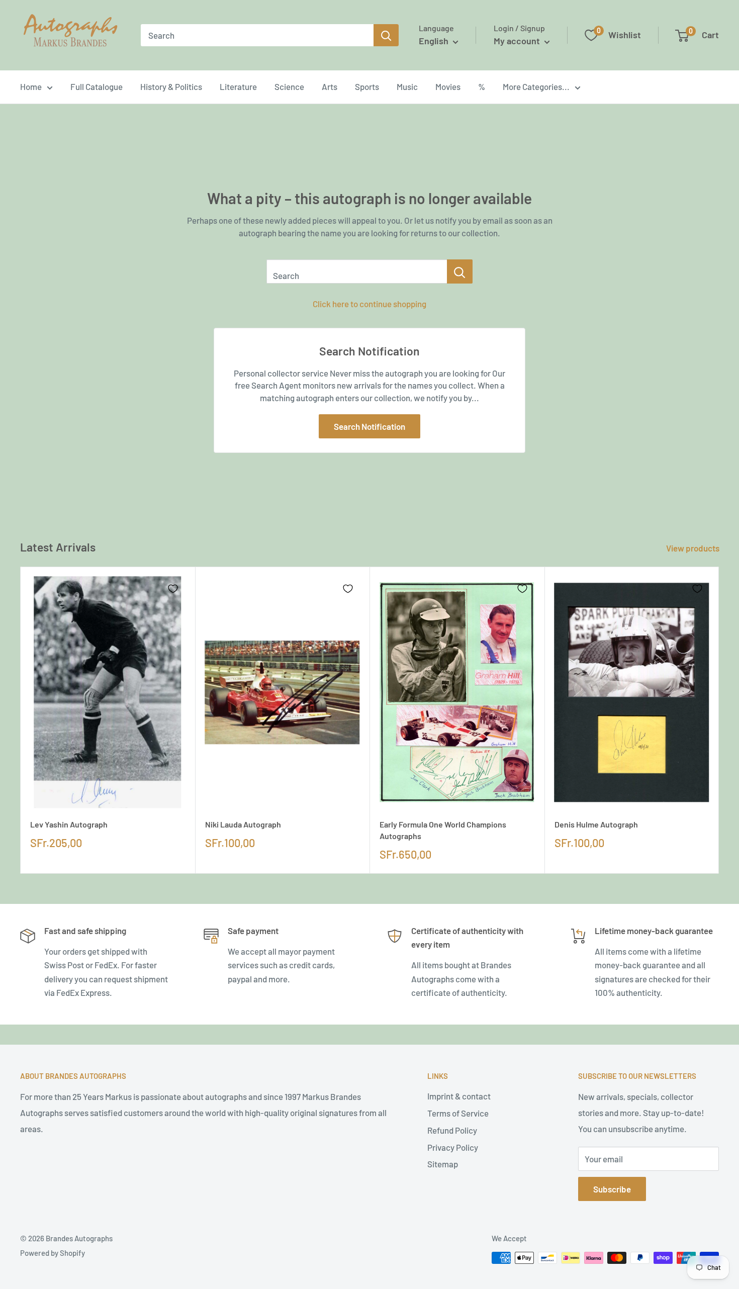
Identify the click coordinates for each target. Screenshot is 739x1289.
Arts (329, 86)
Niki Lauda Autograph (243, 824)
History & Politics (171, 86)
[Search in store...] (460, 271)
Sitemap (442, 1164)
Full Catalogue (96, 86)
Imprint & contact (459, 1096)
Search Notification (369, 426)
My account (518, 40)
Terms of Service (458, 1113)
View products (693, 548)
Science (289, 86)
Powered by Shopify (52, 1252)
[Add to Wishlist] (173, 589)
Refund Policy (452, 1130)
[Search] (386, 35)
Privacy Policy (452, 1147)
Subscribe (612, 1189)
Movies (447, 86)
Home (31, 86)
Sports (367, 86)
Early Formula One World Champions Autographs (443, 830)
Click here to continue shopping (369, 304)
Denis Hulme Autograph (596, 824)
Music (407, 86)
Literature (238, 86)
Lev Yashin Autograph (69, 824)
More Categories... (536, 86)
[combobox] (257, 35)
